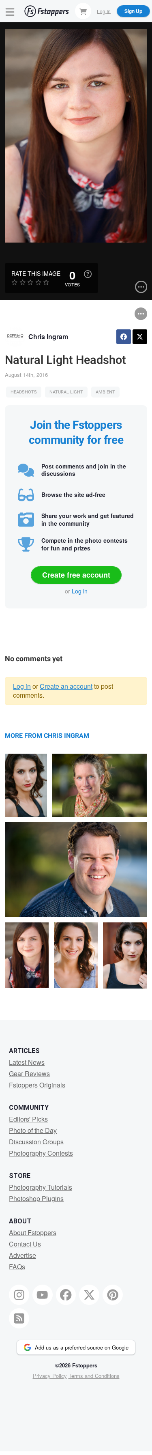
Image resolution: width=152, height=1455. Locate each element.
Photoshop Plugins (36, 1198)
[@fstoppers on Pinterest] (113, 1295)
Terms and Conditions (94, 1376)
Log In (104, 10)
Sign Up (133, 11)
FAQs (17, 1266)
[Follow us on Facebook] (66, 1295)
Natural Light (66, 392)
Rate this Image (35, 273)
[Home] (46, 11)
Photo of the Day (33, 1130)
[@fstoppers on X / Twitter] (89, 1295)
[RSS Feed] (19, 1318)
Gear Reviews (29, 1073)
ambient (105, 392)
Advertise (22, 1255)
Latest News (27, 1062)
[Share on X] (140, 336)
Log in (80, 591)
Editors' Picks (28, 1119)
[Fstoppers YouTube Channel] (42, 1295)
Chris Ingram (48, 336)
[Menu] (10, 11)
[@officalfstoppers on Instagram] (19, 1295)
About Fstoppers (32, 1232)
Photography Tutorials (40, 1187)
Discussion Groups (36, 1141)
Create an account (66, 686)
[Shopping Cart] (83, 11)
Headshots (24, 392)
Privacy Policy (50, 1376)
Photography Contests (41, 1153)
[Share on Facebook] (123, 336)
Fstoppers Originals (37, 1085)
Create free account (76, 575)
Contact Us (25, 1244)
